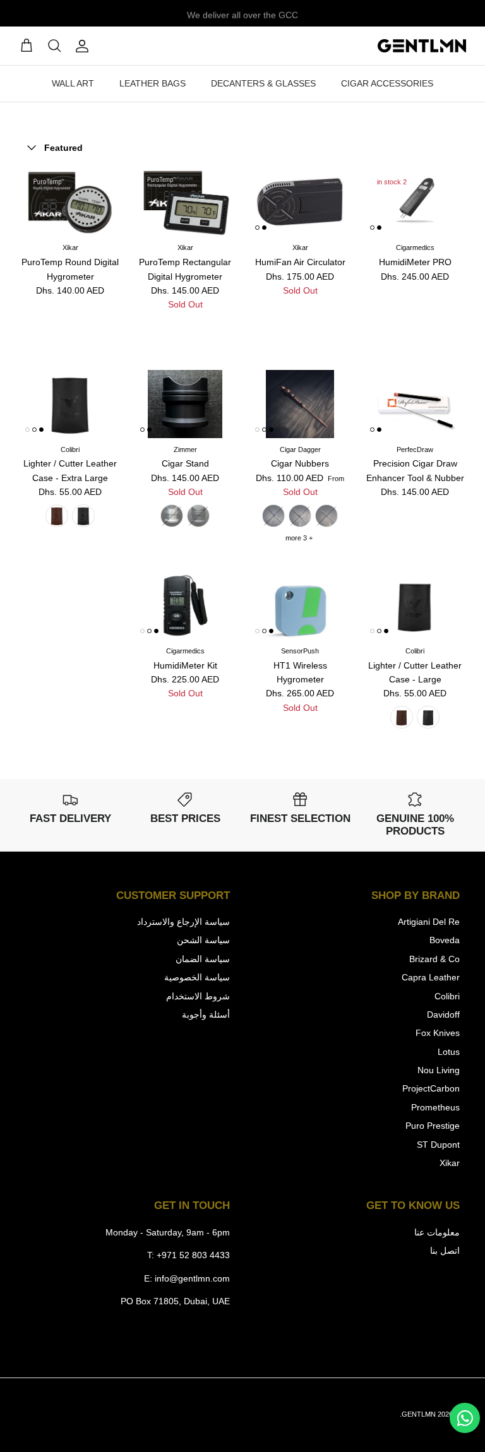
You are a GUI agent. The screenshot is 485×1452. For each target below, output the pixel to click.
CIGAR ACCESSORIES (387, 83)
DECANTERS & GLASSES (263, 83)
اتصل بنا (445, 1251)
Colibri (447, 996)
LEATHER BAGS (152, 83)
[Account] (85, 46)
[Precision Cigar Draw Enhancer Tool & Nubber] (415, 404)
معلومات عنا (437, 1232)
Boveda (444, 940)
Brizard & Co (434, 959)
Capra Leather (431, 977)
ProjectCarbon (431, 1088)
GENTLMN (419, 1414)
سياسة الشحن (203, 940)
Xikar (450, 1163)
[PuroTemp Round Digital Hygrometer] (70, 202)
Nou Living (438, 1070)
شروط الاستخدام (198, 996)
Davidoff (443, 1014)
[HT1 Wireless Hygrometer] (300, 605)
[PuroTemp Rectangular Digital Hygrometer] (185, 202)
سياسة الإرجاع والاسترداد (183, 922)
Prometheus (435, 1107)
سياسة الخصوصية (197, 977)
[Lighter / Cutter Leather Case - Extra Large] (70, 404)
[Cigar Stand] (185, 404)
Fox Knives (438, 1033)
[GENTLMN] (422, 46)
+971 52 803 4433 (193, 1255)
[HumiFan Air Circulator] (300, 202)
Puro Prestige (432, 1126)
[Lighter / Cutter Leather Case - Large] (415, 605)
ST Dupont (438, 1145)
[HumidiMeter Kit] (185, 605)
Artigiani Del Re (429, 922)
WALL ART (73, 83)
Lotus (449, 1052)
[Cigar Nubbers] (300, 404)
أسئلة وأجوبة (206, 1014)
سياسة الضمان (203, 959)
